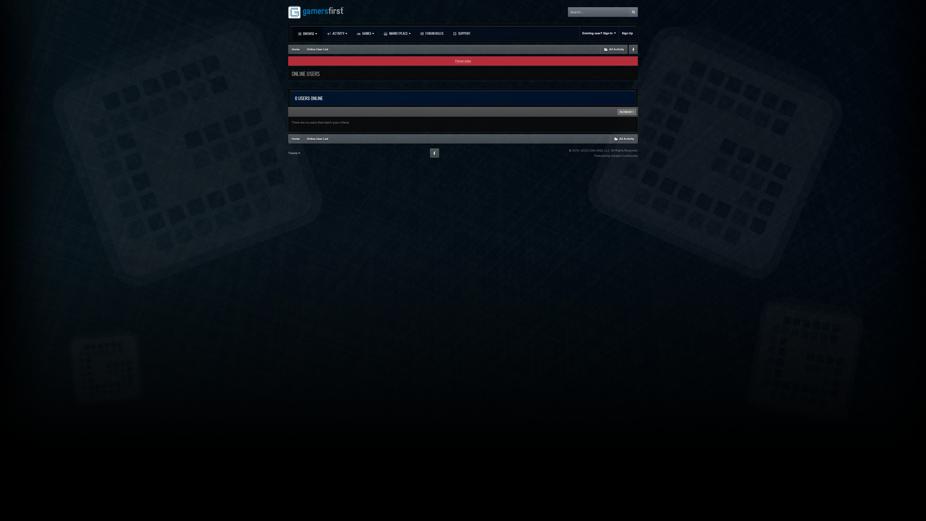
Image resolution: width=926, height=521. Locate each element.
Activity (338, 33)
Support (463, 33)
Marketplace (398, 33)
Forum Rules (434, 33)
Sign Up (627, 33)
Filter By (626, 111)
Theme (293, 153)
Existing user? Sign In (598, 33)
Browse (308, 33)
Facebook (633, 49)
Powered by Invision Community (616, 156)
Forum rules (463, 61)
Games (366, 33)
